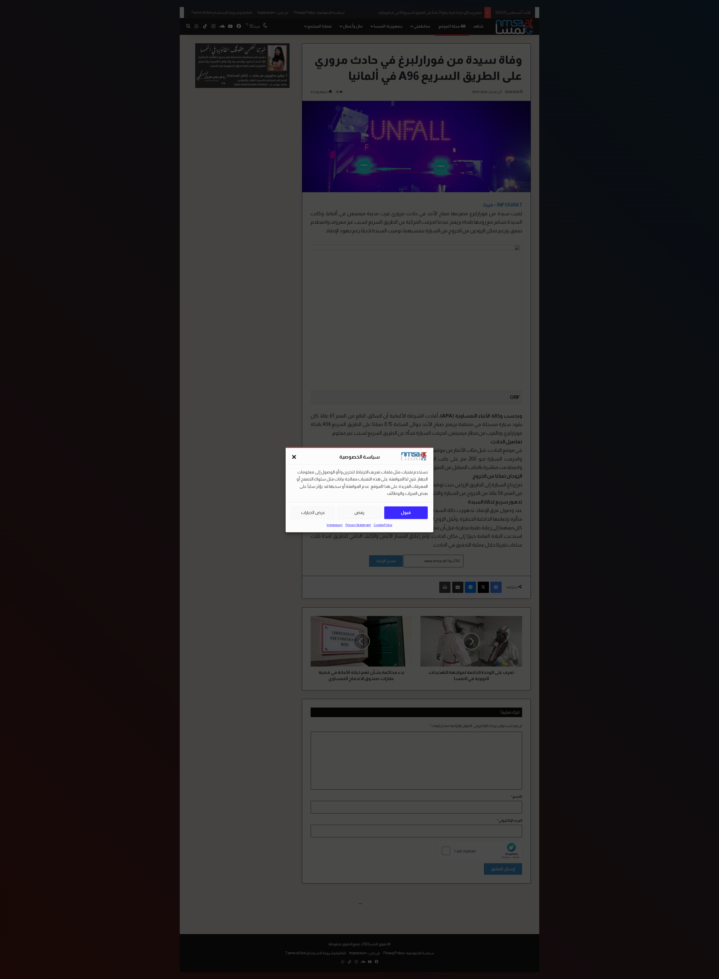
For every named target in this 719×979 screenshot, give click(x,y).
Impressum (335, 525)
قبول (406, 512)
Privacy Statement (358, 525)
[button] (294, 457)
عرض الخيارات (313, 512)
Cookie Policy (383, 525)
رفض (359, 512)
